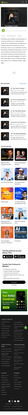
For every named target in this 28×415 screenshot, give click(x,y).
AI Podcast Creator (18, 333)
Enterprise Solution (5, 326)
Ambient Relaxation (5, 365)
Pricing (3, 324)
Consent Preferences (17, 406)
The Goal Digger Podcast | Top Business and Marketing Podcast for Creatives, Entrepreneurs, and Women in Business (7, 241)
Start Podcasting (18, 322)
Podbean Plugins (5, 361)
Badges (3, 390)
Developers (4, 394)
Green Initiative (17, 384)
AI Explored (18, 241)
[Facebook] (9, 401)
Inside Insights (4, 202)
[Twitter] (12, 401)
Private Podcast (5, 328)
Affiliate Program (18, 386)
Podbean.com (19, 408)
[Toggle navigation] (26, 2)
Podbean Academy (5, 384)
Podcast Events (5, 382)
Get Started (14, 282)
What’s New (4, 377)
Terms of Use (7, 406)
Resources (3, 392)
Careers (16, 379)
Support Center (5, 375)
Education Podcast (18, 340)
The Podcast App (5, 330)
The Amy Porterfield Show (20, 222)
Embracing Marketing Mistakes (20, 163)
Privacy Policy (8, 403)
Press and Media (18, 382)
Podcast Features (5, 321)
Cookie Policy (17, 403)
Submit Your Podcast (6, 357)
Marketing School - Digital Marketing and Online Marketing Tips (6, 222)
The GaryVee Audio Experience (20, 183)
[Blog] (15, 401)
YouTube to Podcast (18, 338)
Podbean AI (4, 337)
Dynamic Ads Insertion (6, 351)
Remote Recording (5, 335)
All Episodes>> (23, 83)
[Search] (22, 2)
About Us (16, 375)
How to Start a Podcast (19, 347)
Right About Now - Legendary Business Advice (6, 163)
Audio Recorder (5, 332)
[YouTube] (18, 401)
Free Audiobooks (5, 363)
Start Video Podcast (18, 324)
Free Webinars (4, 379)
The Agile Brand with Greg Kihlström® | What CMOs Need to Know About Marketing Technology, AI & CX (21, 202)
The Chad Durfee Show (7, 182)
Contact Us (16, 388)
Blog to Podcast (17, 336)
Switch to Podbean (5, 359)
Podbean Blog (17, 377)
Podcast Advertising (6, 349)
